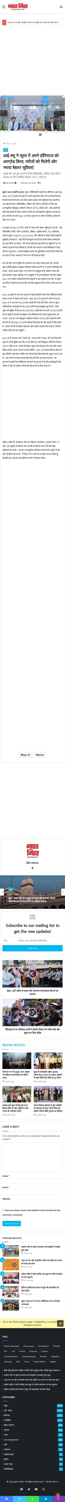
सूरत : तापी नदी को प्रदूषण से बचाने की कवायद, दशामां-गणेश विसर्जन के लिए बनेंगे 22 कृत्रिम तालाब (32, 899)
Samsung (8, 1361)
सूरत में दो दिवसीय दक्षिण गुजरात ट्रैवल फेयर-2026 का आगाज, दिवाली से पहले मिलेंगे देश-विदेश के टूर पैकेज (48, 1075)
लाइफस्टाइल (9, 1454)
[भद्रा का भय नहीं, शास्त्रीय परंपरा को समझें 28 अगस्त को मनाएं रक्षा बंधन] (10, 1264)
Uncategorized (11, 1439)
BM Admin (9, 183)
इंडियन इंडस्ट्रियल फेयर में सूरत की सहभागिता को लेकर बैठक (27, 1389)
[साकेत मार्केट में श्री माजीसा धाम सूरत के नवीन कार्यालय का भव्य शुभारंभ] (10, 1278)
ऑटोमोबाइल (8, 1469)
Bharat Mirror (52, 1481)
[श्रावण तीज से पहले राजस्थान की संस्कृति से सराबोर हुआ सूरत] (10, 1251)
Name (6, 1176)
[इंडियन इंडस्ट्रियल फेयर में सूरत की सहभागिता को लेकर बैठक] (10, 1291)
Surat (40, 754)
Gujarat (44, 1351)
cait (13, 1351)
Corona (22, 1351)
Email (5, 1187)
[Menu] (3, 7)
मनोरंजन (7, 1449)
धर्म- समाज (8, 1410)
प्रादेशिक (7, 1420)
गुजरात (6, 1430)
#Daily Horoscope (11, 1346)
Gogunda (33, 1351)
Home (8, 143)
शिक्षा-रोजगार (9, 1425)
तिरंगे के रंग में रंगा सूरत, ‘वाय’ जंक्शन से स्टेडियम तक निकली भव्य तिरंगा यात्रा (16, 1075)
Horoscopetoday (29, 1356)
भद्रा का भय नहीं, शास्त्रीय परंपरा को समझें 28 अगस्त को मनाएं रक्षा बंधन (34, 22)
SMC (18, 1361)
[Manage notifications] (57, 1495)
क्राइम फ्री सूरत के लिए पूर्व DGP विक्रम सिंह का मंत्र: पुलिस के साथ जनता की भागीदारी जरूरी (15, 1108)
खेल (5, 1444)
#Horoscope (28, 1346)
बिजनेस (7, 1415)
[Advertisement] (32, 58)
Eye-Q (26, 754)
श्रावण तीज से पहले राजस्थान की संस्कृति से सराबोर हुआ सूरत (27, 1375)
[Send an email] (15, 183)
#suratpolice (43, 1346)
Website (6, 1199)
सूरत (14, 143)
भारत (6, 1435)
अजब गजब (8, 1464)
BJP (5, 1351)
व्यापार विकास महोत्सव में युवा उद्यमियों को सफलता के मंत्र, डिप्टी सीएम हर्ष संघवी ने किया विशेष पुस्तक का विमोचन (48, 1108)
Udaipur (53, 1361)
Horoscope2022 (11, 1356)
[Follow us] (60, 1323)
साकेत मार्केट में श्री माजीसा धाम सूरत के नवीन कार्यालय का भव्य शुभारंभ (30, 1384)
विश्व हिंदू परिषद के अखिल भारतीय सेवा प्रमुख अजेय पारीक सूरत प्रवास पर (32, 1370)
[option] (32, 892)
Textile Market (39, 1361)
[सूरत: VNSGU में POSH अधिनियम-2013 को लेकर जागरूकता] (10, 1305)
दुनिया (6, 1459)
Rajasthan (55, 1356)
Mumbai (43, 1356)
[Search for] (61, 7)
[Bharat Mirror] (18, 6)
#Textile (56, 1346)
